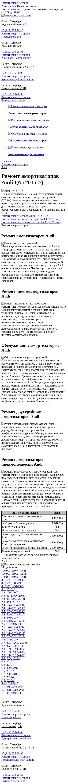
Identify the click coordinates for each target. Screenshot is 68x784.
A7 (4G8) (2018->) (12, 645)
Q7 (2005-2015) (10, 674)
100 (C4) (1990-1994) (13, 576)
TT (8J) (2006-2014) (12, 686)
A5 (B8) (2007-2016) (13, 620)
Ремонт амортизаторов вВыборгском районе (16, 99)
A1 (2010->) (8, 589)
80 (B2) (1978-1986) (12, 579)
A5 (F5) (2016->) (11, 623)
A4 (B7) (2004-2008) (13, 611)
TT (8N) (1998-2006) (13, 689)
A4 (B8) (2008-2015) (13, 614)
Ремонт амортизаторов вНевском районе (16, 35)
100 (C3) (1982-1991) (13, 573)
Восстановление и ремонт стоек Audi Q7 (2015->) (31, 222)
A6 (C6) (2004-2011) (13, 633)
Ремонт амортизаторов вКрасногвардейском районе (17, 78)
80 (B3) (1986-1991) (12, 583)
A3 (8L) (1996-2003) (13, 595)
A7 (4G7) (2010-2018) (14, 642)
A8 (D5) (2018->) (11, 658)
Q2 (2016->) (8, 661)
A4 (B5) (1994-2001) (13, 605)
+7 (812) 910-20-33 (12, 94)
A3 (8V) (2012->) (11, 601)
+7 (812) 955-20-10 (12, 30)
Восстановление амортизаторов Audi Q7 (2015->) (30, 219)
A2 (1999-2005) (10, 592)
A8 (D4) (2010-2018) (13, 655)
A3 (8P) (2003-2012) (13, 598)
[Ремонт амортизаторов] (16, 15)
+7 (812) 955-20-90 (12, 72)
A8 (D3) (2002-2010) (13, 652)
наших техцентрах (15, 193)
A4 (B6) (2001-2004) (13, 608)
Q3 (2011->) (8, 664)
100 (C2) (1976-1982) (13, 570)
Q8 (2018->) (8, 680)
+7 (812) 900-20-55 (12, 51)
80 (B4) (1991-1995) (12, 586)
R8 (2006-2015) (10, 683)
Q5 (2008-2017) (10, 667)
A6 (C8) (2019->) (11, 639)
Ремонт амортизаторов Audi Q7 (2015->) (25, 215)
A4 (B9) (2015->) (11, 617)
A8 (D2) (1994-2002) (13, 648)
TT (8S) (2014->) (11, 692)
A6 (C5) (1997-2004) (13, 630)
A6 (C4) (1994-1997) (13, 626)
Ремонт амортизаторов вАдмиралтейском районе (16, 56)
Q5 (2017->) (8, 670)
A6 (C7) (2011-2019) (13, 636)
